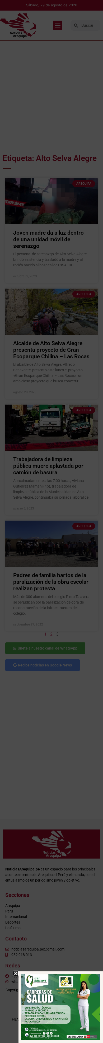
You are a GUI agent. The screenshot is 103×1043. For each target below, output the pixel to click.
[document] (51, 521)
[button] (16, 973)
